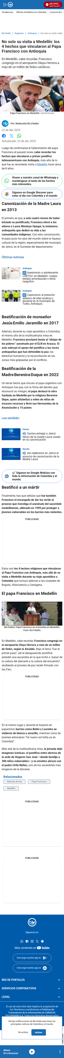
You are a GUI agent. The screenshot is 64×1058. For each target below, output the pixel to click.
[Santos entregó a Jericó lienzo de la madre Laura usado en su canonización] (11, 434)
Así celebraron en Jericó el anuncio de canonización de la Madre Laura (41, 456)
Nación (26, 449)
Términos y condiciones (26, 1009)
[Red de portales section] (59, 979)
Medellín (42, 164)
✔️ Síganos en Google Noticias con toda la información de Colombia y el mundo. (34, 476)
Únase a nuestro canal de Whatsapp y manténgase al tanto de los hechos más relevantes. (35, 181)
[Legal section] (59, 996)
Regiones (19, 33)
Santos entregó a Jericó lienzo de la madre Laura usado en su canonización (41, 436)
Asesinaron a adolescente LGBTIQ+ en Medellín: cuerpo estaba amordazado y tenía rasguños (40, 277)
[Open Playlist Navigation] (60, 1051)
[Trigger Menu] (5, 4)
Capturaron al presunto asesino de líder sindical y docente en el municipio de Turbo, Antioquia (39, 299)
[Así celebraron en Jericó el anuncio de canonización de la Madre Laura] (11, 454)
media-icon (32, 1051)
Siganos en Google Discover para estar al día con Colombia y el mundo (34, 194)
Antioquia (32, 33)
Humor (26, 429)
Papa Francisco (39, 781)
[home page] (32, 922)
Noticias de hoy (14, 781)
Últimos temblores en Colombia (31, 12)
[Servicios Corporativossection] (59, 988)
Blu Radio (6, 33)
